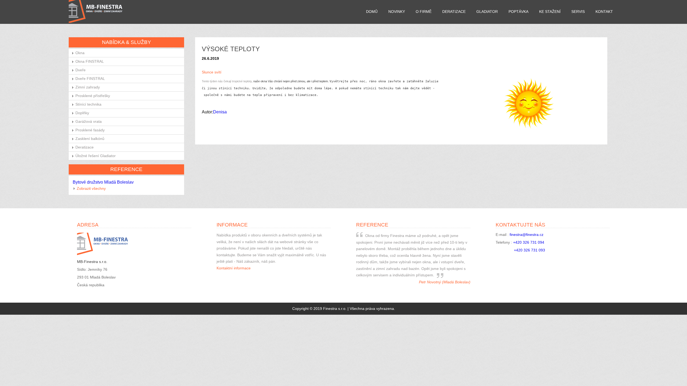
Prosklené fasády (90, 130)
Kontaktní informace (234, 268)
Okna (80, 53)
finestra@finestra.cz (526, 235)
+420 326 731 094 (528, 242)
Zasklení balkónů (89, 139)
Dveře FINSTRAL (90, 79)
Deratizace (454, 12)
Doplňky (82, 113)
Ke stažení (550, 12)
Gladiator (487, 12)
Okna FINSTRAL (89, 62)
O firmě (424, 12)
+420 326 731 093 (529, 250)
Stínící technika (88, 104)
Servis (578, 12)
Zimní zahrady (87, 87)
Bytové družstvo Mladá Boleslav (103, 182)
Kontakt (604, 12)
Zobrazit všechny (91, 189)
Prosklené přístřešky (92, 96)
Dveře (80, 70)
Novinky (396, 12)
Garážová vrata (88, 122)
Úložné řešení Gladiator (95, 156)
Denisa (220, 112)
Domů (372, 12)
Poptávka (518, 12)
